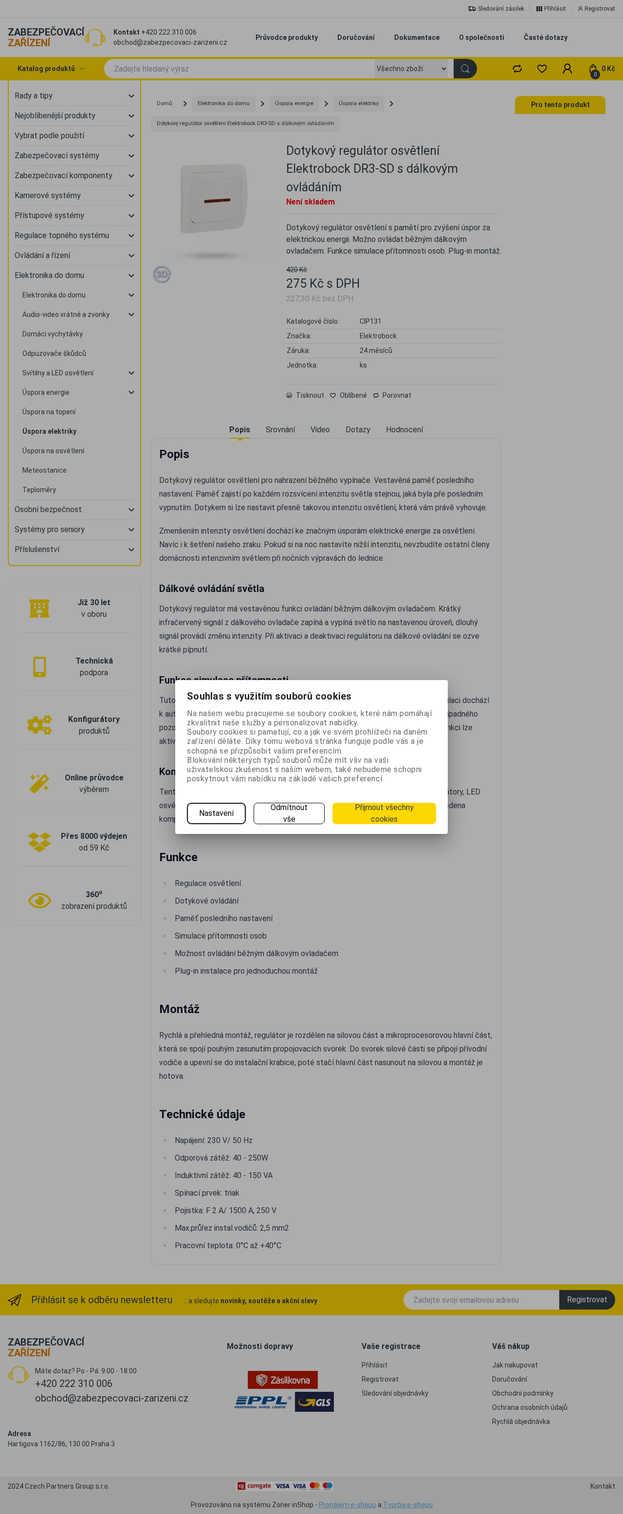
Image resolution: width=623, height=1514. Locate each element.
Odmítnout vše (289, 813)
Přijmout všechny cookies (384, 813)
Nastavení (216, 813)
